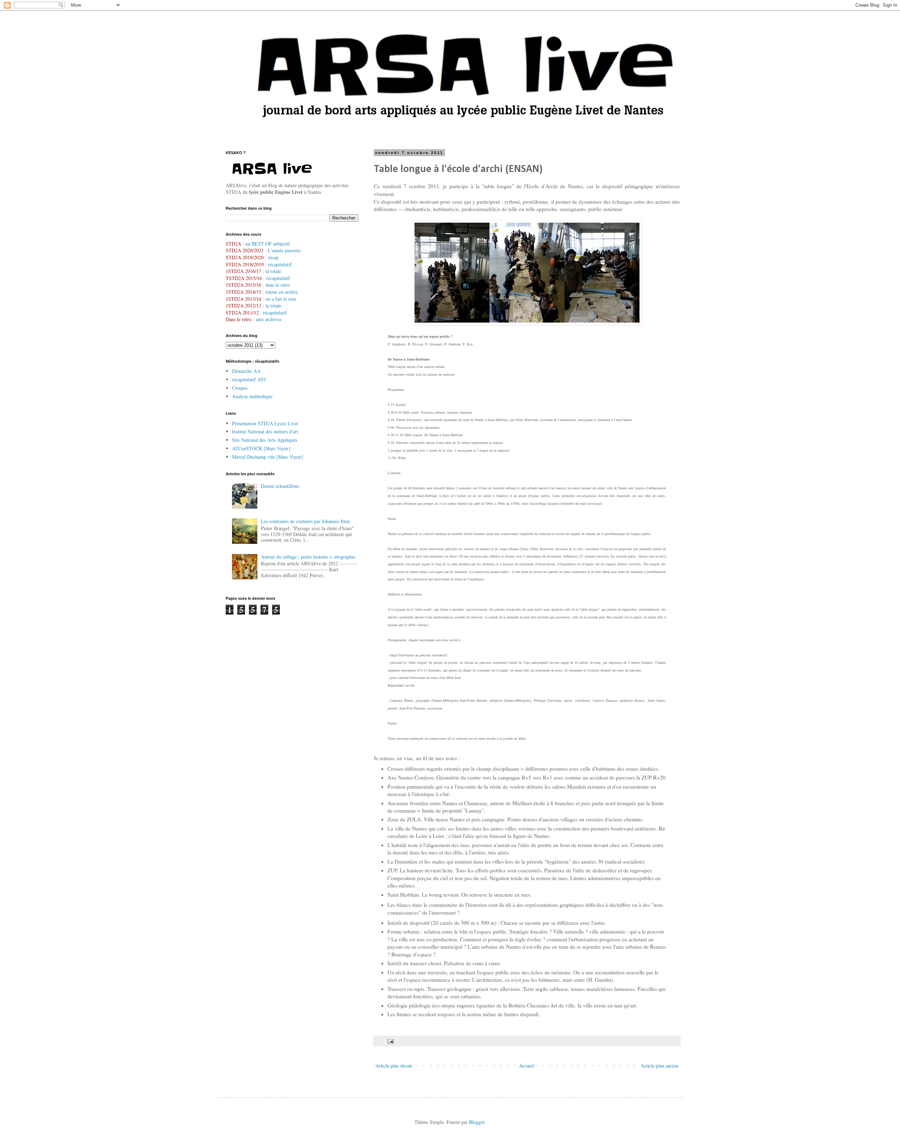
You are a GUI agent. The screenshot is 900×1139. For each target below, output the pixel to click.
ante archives (268, 319)
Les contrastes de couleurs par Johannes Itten (305, 521)
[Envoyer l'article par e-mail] (390, 1041)
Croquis (240, 387)
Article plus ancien (659, 1065)
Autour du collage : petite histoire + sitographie (308, 556)
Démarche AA (246, 371)
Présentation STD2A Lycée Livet (265, 423)
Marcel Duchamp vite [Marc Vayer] (267, 456)
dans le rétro (277, 284)
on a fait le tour (280, 298)
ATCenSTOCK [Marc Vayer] (261, 448)
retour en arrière (281, 291)
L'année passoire (283, 250)
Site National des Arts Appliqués (264, 440)
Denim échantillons (280, 486)
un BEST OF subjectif (267, 243)
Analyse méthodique (252, 396)
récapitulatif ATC (249, 379)
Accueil (526, 1065)
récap (273, 257)
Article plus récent (393, 1065)
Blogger (476, 1122)
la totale (273, 271)
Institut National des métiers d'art (265, 431)
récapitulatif (280, 264)
